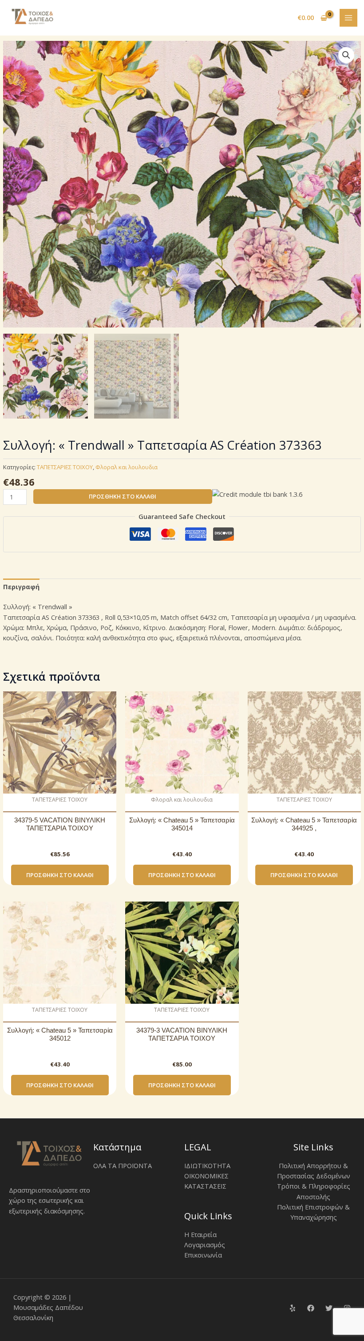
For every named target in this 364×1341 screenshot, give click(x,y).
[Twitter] (328, 1308)
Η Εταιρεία (200, 1234)
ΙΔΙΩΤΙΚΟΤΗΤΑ (207, 1165)
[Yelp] (292, 1308)
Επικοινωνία (203, 1254)
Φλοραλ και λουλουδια (126, 467)
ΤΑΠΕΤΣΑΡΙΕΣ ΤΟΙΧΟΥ (65, 467)
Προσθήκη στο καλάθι (122, 496)
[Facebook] (310, 1308)
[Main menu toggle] (348, 18)
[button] (346, 55)
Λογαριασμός (204, 1244)
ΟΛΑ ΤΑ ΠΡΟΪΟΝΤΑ (122, 1165)
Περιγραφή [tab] (21, 586)
